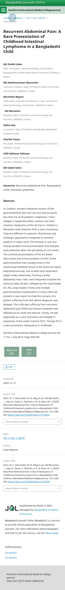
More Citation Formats (17, 421)
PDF (10, 366)
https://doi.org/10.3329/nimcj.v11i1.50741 (29, 414)
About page (51, 533)
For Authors (11, 557)
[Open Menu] (3, 10)
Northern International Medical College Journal (34, 10)
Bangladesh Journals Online (25, 2)
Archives (18, 18)
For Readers (11, 552)
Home (6, 18)
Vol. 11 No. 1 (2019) (35, 18)
